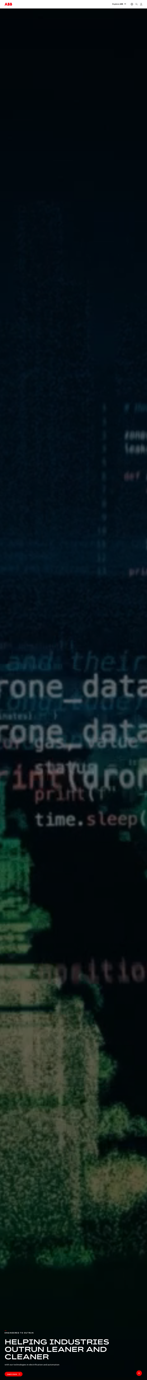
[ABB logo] (8, 4)
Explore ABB (117, 4)
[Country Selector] (132, 4)
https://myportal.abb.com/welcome (141, 4)
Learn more (12, 1374)
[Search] (136, 4)
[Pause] (139, 1373)
